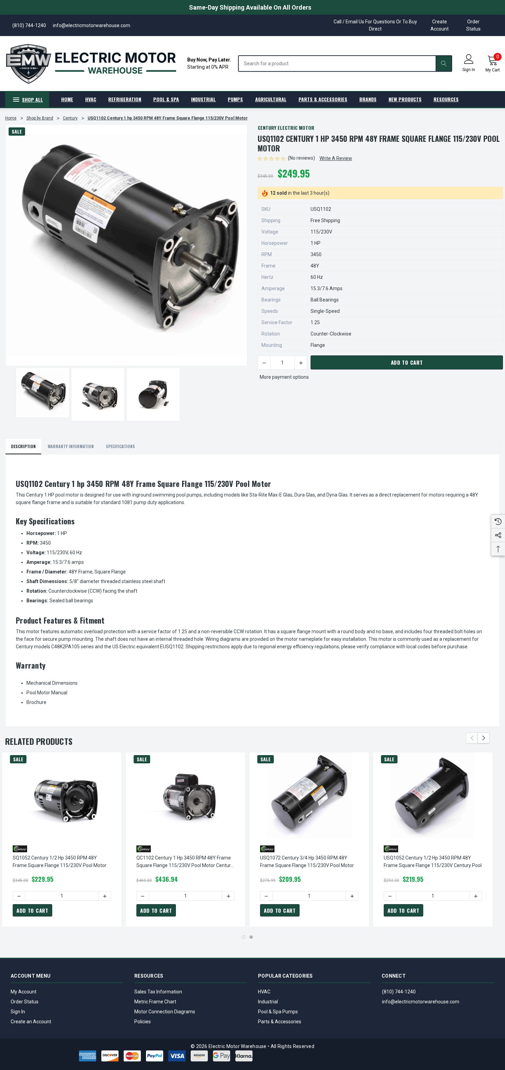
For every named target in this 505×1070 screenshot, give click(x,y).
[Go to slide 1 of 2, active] (243, 937)
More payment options (284, 377)
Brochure (36, 702)
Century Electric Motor (286, 127)
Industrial (268, 1001)
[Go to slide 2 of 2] (251, 937)
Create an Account (31, 1021)
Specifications (120, 446)
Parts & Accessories (279, 1021)
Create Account (439, 25)
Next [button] (484, 737)
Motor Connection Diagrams (164, 1011)
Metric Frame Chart (155, 1001)
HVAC (264, 991)
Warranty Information (71, 446)
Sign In (18, 1011)
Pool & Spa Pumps (278, 1011)
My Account (23, 991)
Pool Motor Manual (46, 692)
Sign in (468, 70)
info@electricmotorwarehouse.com (420, 1001)
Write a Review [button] (335, 158)
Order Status (473, 25)
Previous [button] (472, 737)
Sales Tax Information (158, 991)
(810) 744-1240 (399, 991)
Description (23, 446)
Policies (142, 1021)
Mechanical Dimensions (52, 683)
